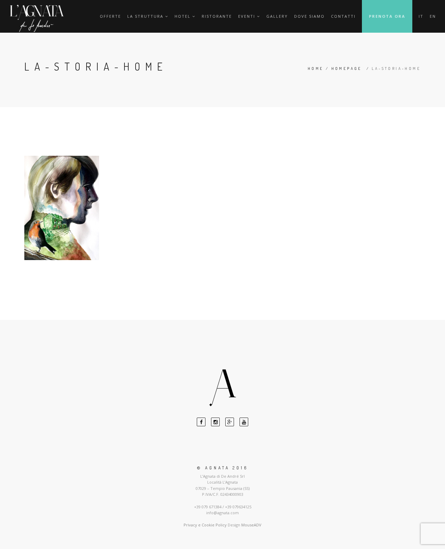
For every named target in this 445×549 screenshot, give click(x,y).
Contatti (343, 16)
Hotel (183, 16)
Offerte (110, 16)
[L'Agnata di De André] (37, 18)
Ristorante (217, 16)
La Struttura (145, 16)
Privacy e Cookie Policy (205, 524)
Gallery (277, 16)
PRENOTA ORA (387, 16)
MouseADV (251, 524)
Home (316, 68)
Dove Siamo (309, 16)
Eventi (246, 16)
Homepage (346, 68)
